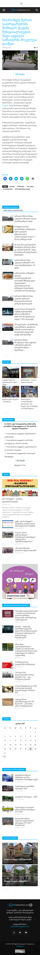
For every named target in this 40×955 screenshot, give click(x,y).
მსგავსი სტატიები (11, 207)
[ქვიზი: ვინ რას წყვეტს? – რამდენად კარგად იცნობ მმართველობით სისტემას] (7, 524)
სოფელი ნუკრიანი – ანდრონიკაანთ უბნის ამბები (9, 382)
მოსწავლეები (20, 186)
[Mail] (20, 933)
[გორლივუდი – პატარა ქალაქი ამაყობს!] (29, 372)
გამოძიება (12, 186)
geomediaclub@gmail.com (20, 926)
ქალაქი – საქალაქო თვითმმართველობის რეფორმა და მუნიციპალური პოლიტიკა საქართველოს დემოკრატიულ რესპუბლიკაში (26, 632)
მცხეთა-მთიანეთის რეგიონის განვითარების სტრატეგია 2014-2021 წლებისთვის (24, 821)
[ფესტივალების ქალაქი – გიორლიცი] (10, 391)
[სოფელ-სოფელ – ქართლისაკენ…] (20, 853)
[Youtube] (26, 933)
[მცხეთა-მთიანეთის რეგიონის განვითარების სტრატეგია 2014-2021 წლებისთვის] (7, 821)
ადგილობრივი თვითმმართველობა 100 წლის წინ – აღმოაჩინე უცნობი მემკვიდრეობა (24, 702)
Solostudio (20, 946)
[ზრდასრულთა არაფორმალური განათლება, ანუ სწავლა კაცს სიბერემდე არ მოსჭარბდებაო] (29, 391)
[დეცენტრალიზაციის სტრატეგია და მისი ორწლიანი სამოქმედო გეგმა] (7, 778)
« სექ (4, 756)
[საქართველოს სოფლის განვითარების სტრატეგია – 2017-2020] (7, 809)
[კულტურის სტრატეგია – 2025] (7, 799)
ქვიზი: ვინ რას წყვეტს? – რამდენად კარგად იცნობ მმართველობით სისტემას (25, 523)
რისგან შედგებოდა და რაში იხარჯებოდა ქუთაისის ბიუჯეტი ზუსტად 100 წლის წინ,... (26, 689)
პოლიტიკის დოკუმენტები (14, 769)
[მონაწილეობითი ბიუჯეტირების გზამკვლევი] (7, 665)
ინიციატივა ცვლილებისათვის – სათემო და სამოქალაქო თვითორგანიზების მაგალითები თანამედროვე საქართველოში (26, 615)
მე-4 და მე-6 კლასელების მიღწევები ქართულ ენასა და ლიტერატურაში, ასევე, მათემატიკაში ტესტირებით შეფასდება (25, 249)
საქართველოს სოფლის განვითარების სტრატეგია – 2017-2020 (25, 809)
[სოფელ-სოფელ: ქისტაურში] (20, 875)
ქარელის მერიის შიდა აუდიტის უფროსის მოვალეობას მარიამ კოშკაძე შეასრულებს (23, 300)
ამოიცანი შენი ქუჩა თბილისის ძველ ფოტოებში (25, 549)
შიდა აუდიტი (30, 186)
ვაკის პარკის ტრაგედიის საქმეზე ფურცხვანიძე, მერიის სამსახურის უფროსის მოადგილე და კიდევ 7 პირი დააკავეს (24, 314)
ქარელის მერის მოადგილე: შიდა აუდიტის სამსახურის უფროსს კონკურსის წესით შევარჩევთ (25, 345)
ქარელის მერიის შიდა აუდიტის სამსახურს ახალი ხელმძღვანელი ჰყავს (25, 218)
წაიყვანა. (5, 105)
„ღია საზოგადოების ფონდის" (19, 911)
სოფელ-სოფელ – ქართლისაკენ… (18, 859)
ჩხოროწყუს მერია (8, 189)
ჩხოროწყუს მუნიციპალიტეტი (22, 189)
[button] (37, 10)
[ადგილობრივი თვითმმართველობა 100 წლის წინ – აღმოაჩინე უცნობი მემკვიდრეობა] (7, 702)
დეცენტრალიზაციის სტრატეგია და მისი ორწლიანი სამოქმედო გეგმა (26, 777)
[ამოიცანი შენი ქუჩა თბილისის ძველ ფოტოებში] (7, 550)
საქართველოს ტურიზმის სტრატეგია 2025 (24, 787)
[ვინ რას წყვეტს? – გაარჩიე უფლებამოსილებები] (20, 487)
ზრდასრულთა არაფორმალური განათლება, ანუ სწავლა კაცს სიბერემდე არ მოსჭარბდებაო (29, 404)
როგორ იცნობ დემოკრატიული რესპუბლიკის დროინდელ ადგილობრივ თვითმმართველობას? (25, 537)
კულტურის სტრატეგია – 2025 (26, 797)
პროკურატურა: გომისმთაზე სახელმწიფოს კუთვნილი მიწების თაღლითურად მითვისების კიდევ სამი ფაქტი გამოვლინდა (26, 329)
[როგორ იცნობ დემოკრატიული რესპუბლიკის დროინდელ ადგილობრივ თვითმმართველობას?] (7, 535)
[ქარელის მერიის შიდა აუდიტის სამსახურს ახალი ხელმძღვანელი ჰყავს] (7, 218)
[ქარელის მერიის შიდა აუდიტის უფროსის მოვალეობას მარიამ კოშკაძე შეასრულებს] (7, 298)
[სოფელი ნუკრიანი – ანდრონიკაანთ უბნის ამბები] (10, 372)
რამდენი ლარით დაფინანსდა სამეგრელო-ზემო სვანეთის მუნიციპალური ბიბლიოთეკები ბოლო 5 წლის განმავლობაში (25, 233)
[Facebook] (14, 933)
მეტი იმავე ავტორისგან (13, 210)
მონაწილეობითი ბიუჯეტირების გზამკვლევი (25, 663)
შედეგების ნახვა (20, 465)
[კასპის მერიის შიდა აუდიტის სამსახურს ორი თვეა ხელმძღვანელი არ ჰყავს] (7, 262)
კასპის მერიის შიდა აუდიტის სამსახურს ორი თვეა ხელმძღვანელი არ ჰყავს (24, 264)
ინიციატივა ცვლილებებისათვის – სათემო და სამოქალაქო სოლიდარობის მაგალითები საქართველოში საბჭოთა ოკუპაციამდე (26, 650)
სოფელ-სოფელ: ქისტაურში (15, 881)
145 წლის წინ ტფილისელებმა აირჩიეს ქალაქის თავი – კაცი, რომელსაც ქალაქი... (24, 675)
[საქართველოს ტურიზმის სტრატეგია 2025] (7, 788)
